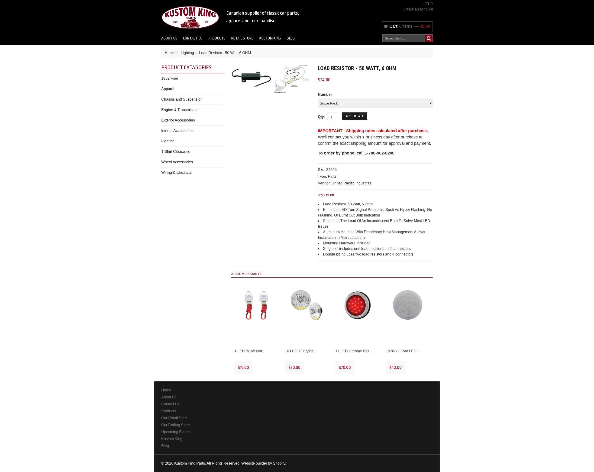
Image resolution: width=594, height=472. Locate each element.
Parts (332, 176)
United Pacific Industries (351, 183)
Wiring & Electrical (176, 172)
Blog (291, 38)
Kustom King (270, 38)
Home (170, 53)
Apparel (167, 89)
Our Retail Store (174, 418)
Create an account (418, 9)
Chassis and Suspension (182, 99)
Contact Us (193, 38)
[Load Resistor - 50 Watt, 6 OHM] (271, 67)
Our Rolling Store (175, 425)
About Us (169, 38)
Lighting (187, 53)
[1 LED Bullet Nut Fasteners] (256, 305)
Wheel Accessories (177, 162)
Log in (428, 3)
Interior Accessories (177, 131)
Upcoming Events (175, 432)
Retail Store (242, 38)
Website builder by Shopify (263, 463)
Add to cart (355, 116)
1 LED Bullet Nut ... (250, 351)
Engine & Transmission (180, 110)
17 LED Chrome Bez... (353, 351)
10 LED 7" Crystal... (301, 351)
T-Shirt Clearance (175, 152)
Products (216, 38)
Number (325, 94)
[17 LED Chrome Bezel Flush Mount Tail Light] (357, 305)
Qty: (321, 117)
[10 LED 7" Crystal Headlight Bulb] (307, 305)
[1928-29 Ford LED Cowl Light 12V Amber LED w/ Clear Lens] (407, 305)
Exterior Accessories (178, 120)
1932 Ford (169, 78)
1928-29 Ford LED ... (403, 351)
